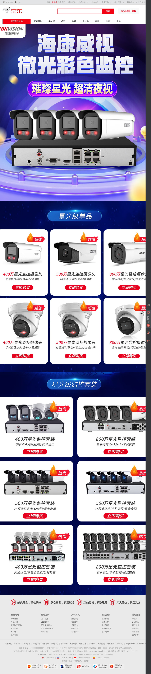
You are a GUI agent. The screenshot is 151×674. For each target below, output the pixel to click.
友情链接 (73, 644)
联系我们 (17, 644)
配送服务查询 (46, 625)
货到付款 (74, 619)
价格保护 (105, 622)
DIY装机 (135, 622)
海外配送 (44, 632)
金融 (118, 21)
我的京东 (82, 2)
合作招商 (36, 644)
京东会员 (95, 2)
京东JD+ (135, 635)
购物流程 (14, 619)
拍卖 (108, 21)
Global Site (50, 658)
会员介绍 (14, 622)
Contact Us (141, 644)
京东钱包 (78, 661)
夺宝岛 (134, 619)
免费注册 (61, 2)
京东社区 (92, 644)
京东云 (87, 661)
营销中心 (54, 644)
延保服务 (135, 625)
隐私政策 (110, 644)
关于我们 (8, 644)
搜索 (108, 11)
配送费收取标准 (47, 628)
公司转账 (74, 632)
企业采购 (105, 2)
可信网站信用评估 (50, 666)
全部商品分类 (16, 21)
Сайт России (66, 658)
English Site (130, 644)
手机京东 (143, 2)
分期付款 (74, 625)
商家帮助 (45, 644)
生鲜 (74, 21)
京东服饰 (38, 21)
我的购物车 (125, 11)
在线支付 (74, 622)
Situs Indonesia (84, 658)
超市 (63, 21)
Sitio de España (102, 658)
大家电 (13, 632)
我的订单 (72, 2)
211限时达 (45, 622)
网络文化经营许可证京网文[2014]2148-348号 (86, 651)
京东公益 (119, 644)
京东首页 (9, 2)
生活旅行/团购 (16, 625)
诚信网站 (83, 666)
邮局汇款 (74, 628)
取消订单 (105, 632)
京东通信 (135, 632)
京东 (12, 10)
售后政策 (105, 619)
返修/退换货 (106, 628)
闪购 (97, 21)
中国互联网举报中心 (100, 666)
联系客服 (14, 635)
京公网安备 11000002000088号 (32, 648)
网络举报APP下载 (116, 666)
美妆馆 (52, 21)
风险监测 (101, 644)
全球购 (86, 21)
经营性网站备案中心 (34, 666)
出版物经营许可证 (58, 651)
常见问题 (14, 628)
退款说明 (105, 625)
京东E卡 (135, 628)
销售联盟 (82, 644)
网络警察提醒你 (67, 666)
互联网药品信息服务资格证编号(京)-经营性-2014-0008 (85, 648)
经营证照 (109, 655)
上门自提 (44, 619)
